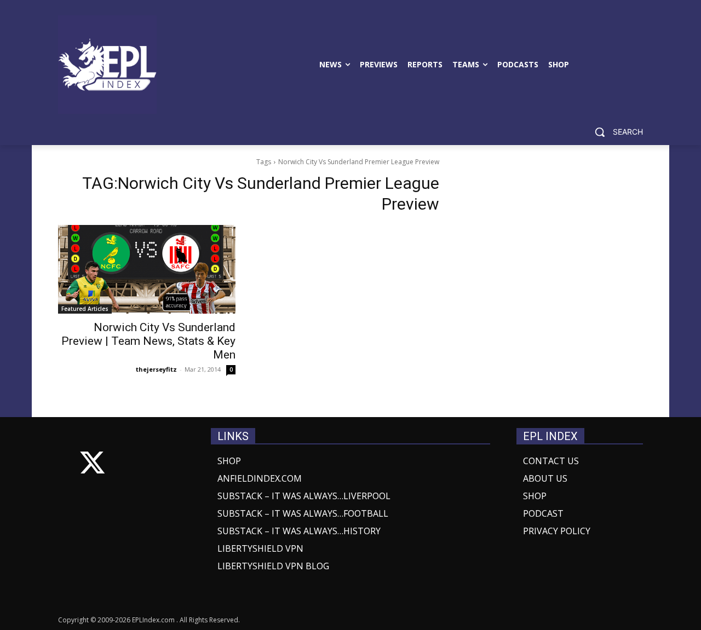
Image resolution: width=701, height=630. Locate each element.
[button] (615, 132)
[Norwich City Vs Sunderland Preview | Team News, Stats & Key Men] (146, 269)
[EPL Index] (107, 64)
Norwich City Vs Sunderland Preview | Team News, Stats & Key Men (148, 341)
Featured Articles (84, 309)
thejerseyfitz (156, 369)
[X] (92, 465)
